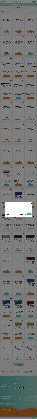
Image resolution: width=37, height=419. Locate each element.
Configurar (8, 214)
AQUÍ (25, 206)
